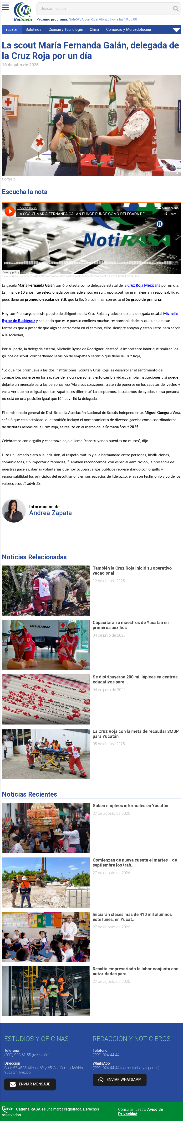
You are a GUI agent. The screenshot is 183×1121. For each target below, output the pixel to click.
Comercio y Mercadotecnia (128, 29)
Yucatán (11, 29)
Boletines (33, 29)
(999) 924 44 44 (106, 1055)
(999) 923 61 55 (17, 1055)
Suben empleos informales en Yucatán (130, 805)
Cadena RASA (10, 276)
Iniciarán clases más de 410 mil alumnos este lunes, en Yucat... (132, 917)
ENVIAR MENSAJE (34, 1084)
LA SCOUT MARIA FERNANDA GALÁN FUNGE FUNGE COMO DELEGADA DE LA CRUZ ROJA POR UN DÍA (79, 276)
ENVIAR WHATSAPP (124, 1079)
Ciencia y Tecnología (66, 29)
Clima (94, 29)
